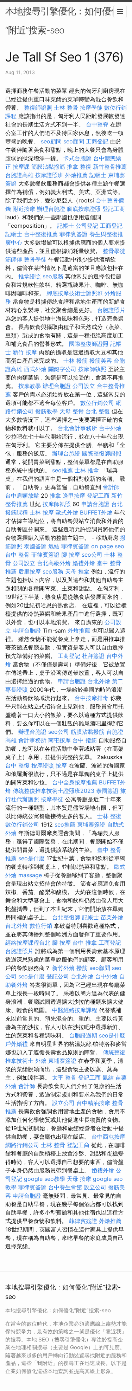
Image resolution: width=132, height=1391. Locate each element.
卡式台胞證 (77, 158)
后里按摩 (29, 571)
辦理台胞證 (51, 208)
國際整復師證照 (88, 343)
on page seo (107, 546)
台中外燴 (110, 428)
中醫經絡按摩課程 (74, 1010)
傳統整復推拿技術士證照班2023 (53, 790)
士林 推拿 (87, 470)
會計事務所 (32, 740)
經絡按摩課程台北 (27, 942)
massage (30, 875)
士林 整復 (109, 816)
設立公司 (63, 1102)
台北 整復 (98, 411)
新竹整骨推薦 (110, 166)
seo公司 (92, 554)
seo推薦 (62, 470)
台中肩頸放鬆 (22, 495)
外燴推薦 (76, 175)
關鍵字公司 (62, 369)
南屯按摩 (59, 740)
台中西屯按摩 (108, 1136)
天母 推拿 (77, 571)
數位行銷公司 (97, 402)
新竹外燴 (63, 967)
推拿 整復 (79, 166)
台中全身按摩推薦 (74, 782)
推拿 (55, 495)
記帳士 (97, 175)
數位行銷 (41, 925)
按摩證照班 (49, 175)
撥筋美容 (100, 360)
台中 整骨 (17, 554)
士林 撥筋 (75, 360)
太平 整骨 (64, 1077)
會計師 (111, 487)
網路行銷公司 (22, 1145)
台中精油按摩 (93, 1102)
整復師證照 (38, 107)
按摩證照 (42, 765)
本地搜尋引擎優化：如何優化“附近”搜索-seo (62, 20)
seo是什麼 (31, 858)
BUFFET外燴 (96, 512)
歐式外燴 (67, 512)
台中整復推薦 (41, 234)
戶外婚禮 (16, 1043)
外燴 (40, 1060)
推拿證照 (29, 276)
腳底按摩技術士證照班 (74, 293)
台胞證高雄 (19, 175)
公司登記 (87, 225)
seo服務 (53, 276)
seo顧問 (51, 141)
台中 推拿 (85, 942)
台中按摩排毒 (91, 697)
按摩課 (21, 166)
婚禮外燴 (84, 563)
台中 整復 (17, 765)
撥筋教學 (46, 411)
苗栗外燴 (112, 917)
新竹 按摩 (25, 352)
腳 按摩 (70, 554)
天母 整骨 (71, 411)
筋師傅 (13, 259)
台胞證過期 (83, 1035)
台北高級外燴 (54, 563)
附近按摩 (24, 208)
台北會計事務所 (77, 428)
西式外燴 (35, 369)
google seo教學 (44, 1178)
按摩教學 (29, 385)
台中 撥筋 (85, 740)
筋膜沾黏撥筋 (48, 166)
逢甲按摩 (74, 495)
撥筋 (82, 967)
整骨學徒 (114, 250)
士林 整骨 (66, 107)
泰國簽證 (35, 546)
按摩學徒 (91, 107)
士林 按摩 (42, 512)
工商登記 (97, 141)
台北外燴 (99, 681)
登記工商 (113, 208)
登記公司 (57, 976)
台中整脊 (97, 124)
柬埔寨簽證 (91, 824)
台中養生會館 (65, 1187)
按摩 (61, 765)
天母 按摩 (79, 1178)
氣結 (53, 546)
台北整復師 (66, 917)
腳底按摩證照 (84, 208)
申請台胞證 (95, 503)
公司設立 (84, 385)
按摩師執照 (92, 369)
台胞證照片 (111, 309)
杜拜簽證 (93, 655)
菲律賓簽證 (73, 234)
